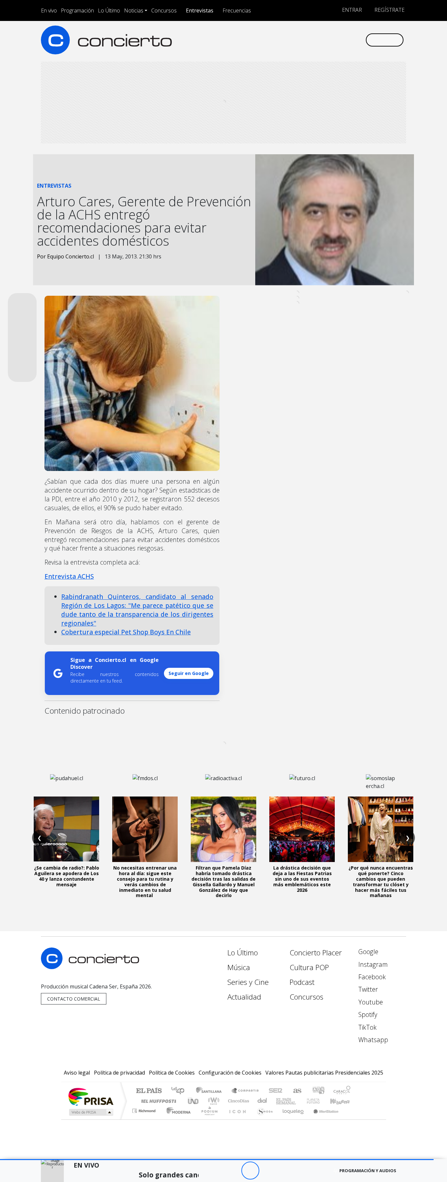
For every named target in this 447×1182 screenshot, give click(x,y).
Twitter (367, 989)
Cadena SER (275, 1091)
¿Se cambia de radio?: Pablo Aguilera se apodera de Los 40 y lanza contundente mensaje (66, 876)
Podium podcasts (145, 1109)
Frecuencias (237, 10)
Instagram (372, 964)
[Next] (286, 1171)
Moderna (177, 1119)
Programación (77, 10)
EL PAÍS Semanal (280, 1101)
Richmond (145, 1119)
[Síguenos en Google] (284, 39)
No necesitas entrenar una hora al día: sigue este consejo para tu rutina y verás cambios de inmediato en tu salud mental (145, 881)
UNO (193, 1101)
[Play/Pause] (250, 1171)
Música (238, 967)
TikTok (367, 1027)
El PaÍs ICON (236, 1119)
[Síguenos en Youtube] (328, 39)
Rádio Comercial (351, 1119)
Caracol (342, 1091)
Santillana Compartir (245, 1091)
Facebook (371, 976)
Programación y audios (367, 1170)
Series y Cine (248, 982)
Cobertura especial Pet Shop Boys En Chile (126, 632)
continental (262, 1101)
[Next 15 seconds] (268, 1171)
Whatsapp (372, 1039)
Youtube (370, 1002)
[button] (217, 1159)
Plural (207, 1119)
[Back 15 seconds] (232, 1171)
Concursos (164, 10)
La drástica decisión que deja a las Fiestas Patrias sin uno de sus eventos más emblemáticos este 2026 (302, 879)
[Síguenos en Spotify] (338, 39)
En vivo (49, 10)
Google (367, 951)
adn (318, 1091)
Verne (299, 1101)
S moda (262, 1119)
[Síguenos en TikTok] (349, 39)
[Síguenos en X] (317, 39)
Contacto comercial (73, 999)
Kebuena (343, 1101)
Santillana (210, 1091)
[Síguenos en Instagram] (295, 39)
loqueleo (291, 1119)
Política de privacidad (119, 1072)
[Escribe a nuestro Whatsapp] (360, 39)
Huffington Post (157, 1101)
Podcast (302, 982)
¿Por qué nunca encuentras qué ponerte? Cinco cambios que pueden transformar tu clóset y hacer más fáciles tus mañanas (381, 881)
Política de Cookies (172, 1072)
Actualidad (244, 997)
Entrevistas (199, 10)
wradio (212, 1101)
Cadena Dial (319, 1101)
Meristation (322, 1119)
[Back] (214, 1171)
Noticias (133, 10)
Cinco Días (237, 1101)
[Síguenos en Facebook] (306, 39)
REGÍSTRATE (388, 9)
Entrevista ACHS (69, 576)
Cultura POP (309, 967)
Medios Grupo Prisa (90, 1112)
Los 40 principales (180, 1091)
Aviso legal (77, 1072)
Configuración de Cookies (230, 1072)
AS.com (296, 1091)
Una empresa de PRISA (90, 1096)
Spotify (367, 1014)
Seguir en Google (189, 673)
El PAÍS (149, 1091)
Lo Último (109, 10)
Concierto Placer (316, 952)
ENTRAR (351, 9)
